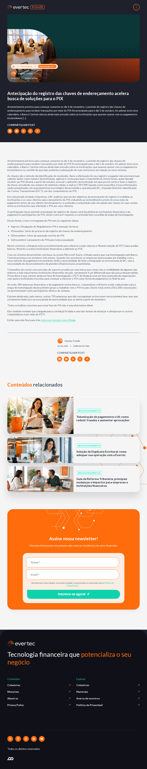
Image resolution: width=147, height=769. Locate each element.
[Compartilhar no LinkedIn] (9, 131)
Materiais (13, 691)
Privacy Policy (15, 705)
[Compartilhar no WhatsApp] (30, 131)
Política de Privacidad (89, 705)
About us (12, 698)
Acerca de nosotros (88, 698)
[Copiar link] (37, 131)
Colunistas (13, 685)
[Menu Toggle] (136, 7)
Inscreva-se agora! (71, 594)
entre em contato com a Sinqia (58, 320)
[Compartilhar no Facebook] (16, 131)
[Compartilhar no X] (23, 131)
